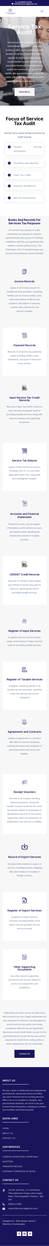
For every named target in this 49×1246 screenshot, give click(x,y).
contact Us (8, 1138)
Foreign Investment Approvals (20, 1157)
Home (5, 1128)
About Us (7, 1133)
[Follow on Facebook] (19, 1234)
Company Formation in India (18, 1171)
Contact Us (24, 1053)
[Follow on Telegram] (30, 1234)
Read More (24, 92)
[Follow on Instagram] (24, 1234)
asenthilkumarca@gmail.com (23, 1208)
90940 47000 (14, 1204)
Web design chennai (25, 1221)
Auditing (7, 1161)
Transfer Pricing (12, 1166)
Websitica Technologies (13, 1224)
